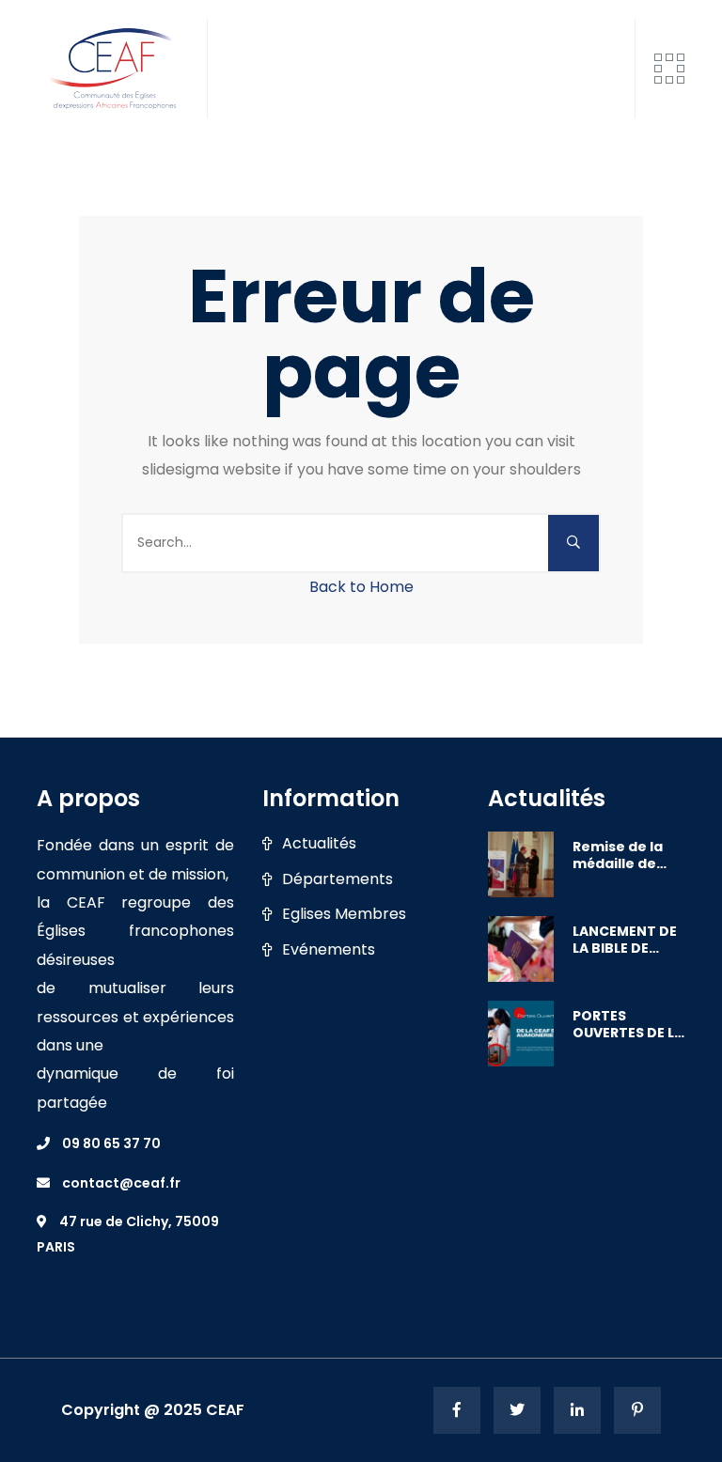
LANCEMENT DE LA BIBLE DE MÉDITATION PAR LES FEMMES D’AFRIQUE (628, 940)
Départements (337, 879)
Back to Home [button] (361, 587)
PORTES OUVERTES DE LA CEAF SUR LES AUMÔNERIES (628, 1024)
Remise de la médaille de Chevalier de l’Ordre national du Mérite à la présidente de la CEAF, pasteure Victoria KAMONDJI (623, 855)
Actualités (319, 843)
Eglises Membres (344, 914)
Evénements (328, 950)
